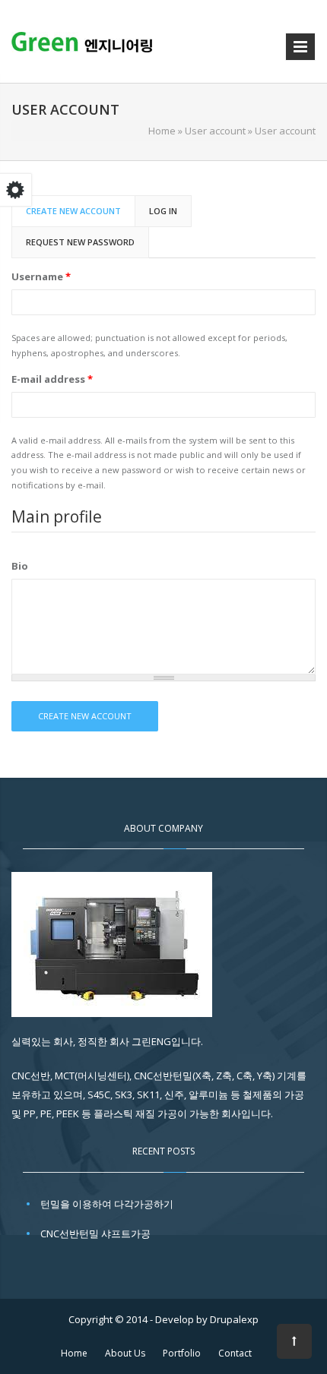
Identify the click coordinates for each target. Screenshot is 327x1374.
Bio (19, 566)
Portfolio (182, 1353)
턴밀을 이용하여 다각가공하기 (106, 1204)
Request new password (80, 242)
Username (41, 276)
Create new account (80, 216)
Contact (235, 1353)
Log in (163, 210)
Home (162, 130)
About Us (125, 1353)
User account (215, 130)
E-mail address (52, 379)
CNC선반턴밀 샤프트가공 (95, 1233)
